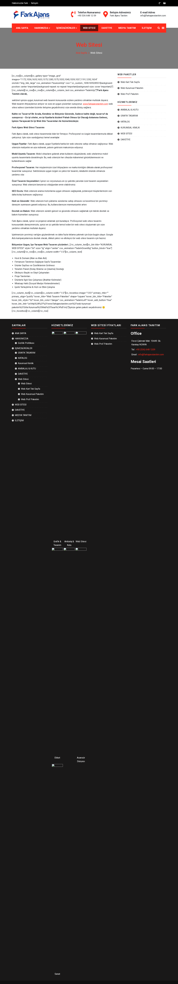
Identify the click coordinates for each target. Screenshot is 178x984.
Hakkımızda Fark (20, 3)
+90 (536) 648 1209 (145, 349)
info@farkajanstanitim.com (153, 15)
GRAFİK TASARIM (129, 115)
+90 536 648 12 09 (87, 15)
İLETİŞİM (147, 28)
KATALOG (125, 121)
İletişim (34, 3)
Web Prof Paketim (130, 94)
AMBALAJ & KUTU (130, 109)
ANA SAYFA (22, 28)
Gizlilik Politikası (26, 343)
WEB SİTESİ (89, 28)
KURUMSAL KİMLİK (130, 127)
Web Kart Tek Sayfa (130, 82)
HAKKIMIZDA (41, 28)
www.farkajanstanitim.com (95, 104)
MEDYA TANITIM (127, 28)
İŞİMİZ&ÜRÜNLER (65, 28)
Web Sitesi (23, 379)
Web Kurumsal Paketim (132, 88)
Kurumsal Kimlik (26, 363)
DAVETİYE (107, 28)
